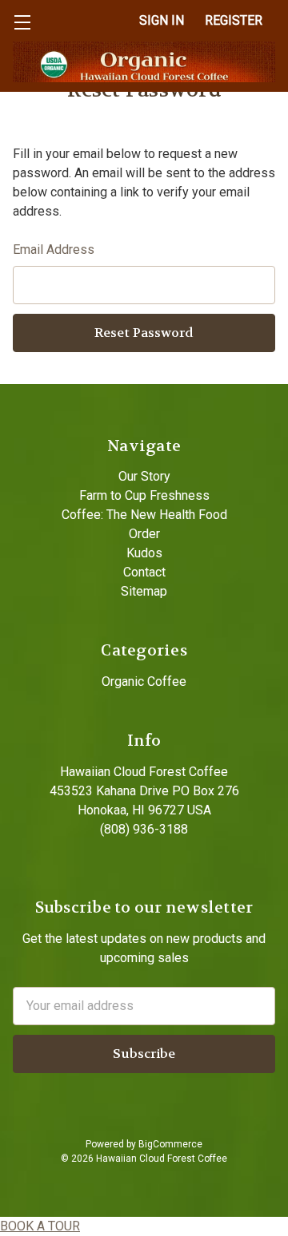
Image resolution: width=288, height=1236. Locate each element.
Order (144, 533)
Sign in (161, 20)
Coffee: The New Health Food (144, 514)
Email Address (53, 249)
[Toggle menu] (22, 22)
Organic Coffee (144, 681)
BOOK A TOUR (40, 1226)
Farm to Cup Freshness (144, 495)
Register (233, 20)
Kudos (144, 553)
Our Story (144, 476)
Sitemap (144, 591)
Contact (144, 572)
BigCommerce (170, 1144)
